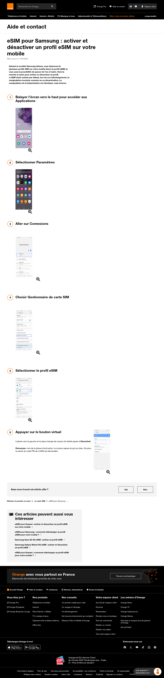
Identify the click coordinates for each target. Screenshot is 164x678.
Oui (126, 489)
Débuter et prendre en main (18, 501)
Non (145, 489)
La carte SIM (39, 501)
